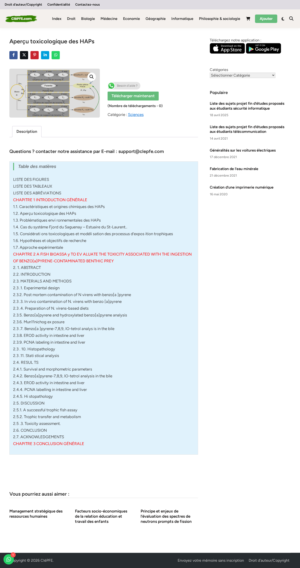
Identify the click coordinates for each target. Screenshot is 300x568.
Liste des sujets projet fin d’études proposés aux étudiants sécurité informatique (247, 105)
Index (56, 18)
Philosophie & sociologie (219, 18)
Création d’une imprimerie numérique (242, 187)
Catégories (219, 69)
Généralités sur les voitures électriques (243, 150)
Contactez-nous (87, 5)
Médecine (109, 18)
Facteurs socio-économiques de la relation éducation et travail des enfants (101, 516)
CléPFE (47, 560)
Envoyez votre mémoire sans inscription (211, 560)
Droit (71, 18)
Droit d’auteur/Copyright (23, 5)
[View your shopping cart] (248, 19)
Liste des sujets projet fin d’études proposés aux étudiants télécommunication (247, 129)
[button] (91, 77)
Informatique (182, 18)
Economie (131, 18)
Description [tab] (26, 131)
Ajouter (266, 18)
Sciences (136, 114)
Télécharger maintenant (133, 95)
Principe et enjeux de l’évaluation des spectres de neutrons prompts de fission (166, 516)
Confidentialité (58, 5)
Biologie (88, 18)
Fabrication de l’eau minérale (234, 169)
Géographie (156, 18)
